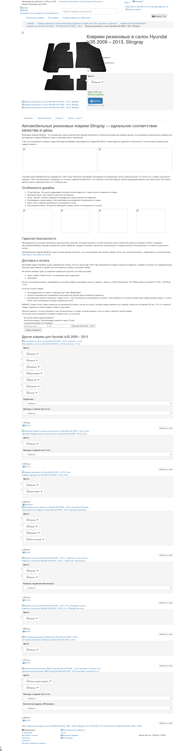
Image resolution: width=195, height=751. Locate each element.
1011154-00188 (92, 726)
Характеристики (44, 118)
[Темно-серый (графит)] (38, 681)
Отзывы (60, 117)
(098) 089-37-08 (132, 6)
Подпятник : (28, 399)
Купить (96, 100)
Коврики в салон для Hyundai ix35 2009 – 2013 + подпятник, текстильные (53, 560)
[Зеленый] (32, 386)
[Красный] (32, 380)
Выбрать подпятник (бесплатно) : (39, 583)
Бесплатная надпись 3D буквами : (39, 703)
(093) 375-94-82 (44, 254)
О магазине (64, 1)
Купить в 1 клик (166, 428)
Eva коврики (53, 17)
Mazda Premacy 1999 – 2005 (129, 726)
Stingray (80, 726)
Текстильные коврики (35, 17)
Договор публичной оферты (34, 743)
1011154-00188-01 (108, 726)
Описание (28, 118)
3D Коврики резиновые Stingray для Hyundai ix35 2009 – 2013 (48, 639)
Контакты (99, 1)
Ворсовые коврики (70, 735)
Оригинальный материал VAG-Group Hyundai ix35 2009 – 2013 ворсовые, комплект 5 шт (60, 671)
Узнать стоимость (33, 330)
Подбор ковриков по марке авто (76, 17)
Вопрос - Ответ (75, 117)
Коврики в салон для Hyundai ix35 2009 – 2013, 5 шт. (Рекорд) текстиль (53, 608)
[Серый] (31, 360)
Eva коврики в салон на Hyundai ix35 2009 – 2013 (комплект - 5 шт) (51, 343)
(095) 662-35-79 (161, 6)
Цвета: (91, 76)
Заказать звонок (134, 9)
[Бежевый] (32, 367)
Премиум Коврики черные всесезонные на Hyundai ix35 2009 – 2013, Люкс (54, 433)
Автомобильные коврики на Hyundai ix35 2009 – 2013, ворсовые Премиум (54, 509)
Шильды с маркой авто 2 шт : (37, 408)
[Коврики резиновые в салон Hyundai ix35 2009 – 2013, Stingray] (52, 65)
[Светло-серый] (34, 539)
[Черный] (96, 82)
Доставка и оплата (77, 1)
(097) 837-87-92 (146, 6)
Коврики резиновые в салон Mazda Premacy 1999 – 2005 (51, 726)
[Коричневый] (33, 373)
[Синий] (31, 393)
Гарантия (90, 1)
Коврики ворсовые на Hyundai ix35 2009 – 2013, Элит (45, 474)
